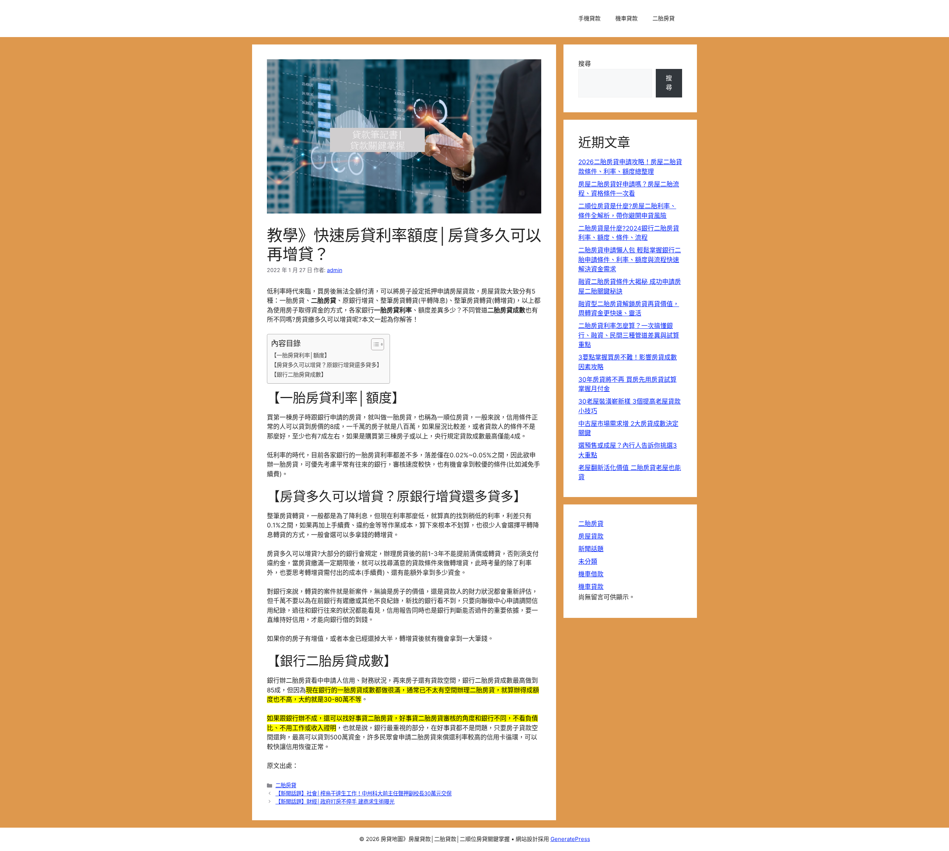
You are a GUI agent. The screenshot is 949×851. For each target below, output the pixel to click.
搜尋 (584, 63)
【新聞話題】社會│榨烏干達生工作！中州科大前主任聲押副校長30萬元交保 (363, 793)
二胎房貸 (663, 18)
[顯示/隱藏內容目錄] (374, 344)
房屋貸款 (591, 536)
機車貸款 (626, 18)
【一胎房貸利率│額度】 (300, 355)
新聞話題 (591, 549)
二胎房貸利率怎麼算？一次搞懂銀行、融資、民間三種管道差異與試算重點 (628, 335)
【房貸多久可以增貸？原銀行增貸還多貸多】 (326, 364)
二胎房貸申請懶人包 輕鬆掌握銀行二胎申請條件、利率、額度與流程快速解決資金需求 (629, 259)
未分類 (587, 561)
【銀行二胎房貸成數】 (299, 374)
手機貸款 (589, 18)
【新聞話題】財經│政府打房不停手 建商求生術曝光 (334, 801)
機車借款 (591, 574)
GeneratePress (570, 838)
